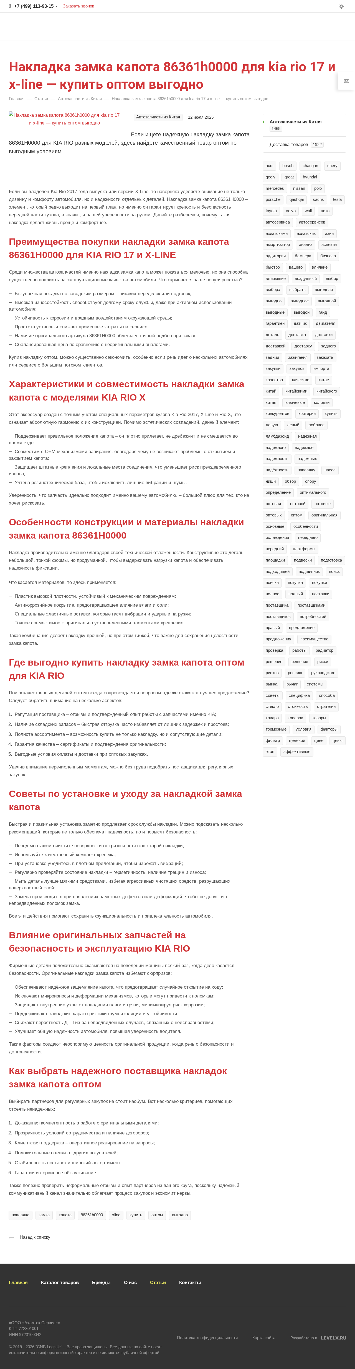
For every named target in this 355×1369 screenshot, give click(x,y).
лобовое (316, 425)
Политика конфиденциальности (207, 1338)
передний (275, 549)
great (289, 177)
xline (116, 1215)
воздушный (306, 278)
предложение (302, 627)
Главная (18, 1282)
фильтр (273, 740)
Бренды (101, 1282)
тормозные (276, 729)
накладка (20, 1215)
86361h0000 (92, 1215)
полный (295, 594)
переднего (308, 537)
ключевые (295, 402)
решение (274, 661)
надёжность (277, 470)
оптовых (274, 515)
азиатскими (277, 233)
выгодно (180, 1215)
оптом (157, 1215)
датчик (300, 323)
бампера (303, 256)
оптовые (323, 504)
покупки (319, 582)
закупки (273, 368)
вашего (296, 267)
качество (300, 380)
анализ (305, 244)
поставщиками (311, 605)
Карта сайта (263, 1338)
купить (136, 1215)
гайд (323, 312)
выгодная (324, 289)
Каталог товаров (60, 1282)
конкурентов (277, 413)
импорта (321, 368)
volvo (291, 211)
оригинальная (324, 515)
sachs (318, 199)
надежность (277, 458)
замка (44, 1215)
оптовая (273, 504)
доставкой (275, 346)
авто (325, 211)
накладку (306, 470)
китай (271, 391)
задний (272, 357)
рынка (271, 684)
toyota (271, 211)
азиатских (306, 233)
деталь (272, 334)
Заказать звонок (78, 6)
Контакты (190, 1282)
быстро (273, 267)
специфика (299, 695)
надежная (307, 436)
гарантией (275, 323)
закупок (297, 368)
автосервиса (278, 222)
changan (310, 165)
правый (273, 627)
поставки (320, 594)
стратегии (326, 706)
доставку (303, 346)
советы (273, 695)
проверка (274, 650)
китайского (326, 391)
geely (270, 177)
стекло (272, 706)
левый (293, 425)
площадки (275, 560)
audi (269, 165)
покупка (295, 582)
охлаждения (277, 537)
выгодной (327, 301)
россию (295, 673)
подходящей (278, 571)
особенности (305, 526)
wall (308, 211)
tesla (337, 199)
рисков (272, 673)
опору (310, 481)
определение (278, 492)
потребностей (313, 616)
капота (65, 1215)
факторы (329, 729)
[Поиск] (281, 26)
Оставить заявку (319, 26)
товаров (295, 718)
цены (338, 740)
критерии (307, 413)
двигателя (325, 323)
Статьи (158, 1282)
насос (330, 470)
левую (272, 425)
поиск (334, 571)
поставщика (277, 605)
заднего (328, 346)
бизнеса (328, 256)
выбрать (297, 289)
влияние (320, 267)
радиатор (324, 650)
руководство (323, 673)
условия (303, 729)
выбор (332, 278)
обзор (290, 481)
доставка (297, 334)
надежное (304, 447)
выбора (273, 289)
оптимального (313, 492)
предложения (278, 639)
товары (319, 718)
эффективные (296, 751)
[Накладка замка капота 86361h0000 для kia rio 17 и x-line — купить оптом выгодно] (64, 119)
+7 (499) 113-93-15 (34, 6)
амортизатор (278, 244)
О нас (130, 1282)
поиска (272, 582)
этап (270, 751)
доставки (324, 334)
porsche (273, 199)
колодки (321, 402)
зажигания (298, 357)
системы (315, 684)
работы (299, 650)
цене (318, 740)
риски (322, 661)
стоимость (298, 706)
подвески (303, 560)
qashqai (297, 199)
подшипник (309, 571)
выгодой (302, 312)
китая (271, 402)
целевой (297, 740)
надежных (307, 458)
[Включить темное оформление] (341, 6)
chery (332, 165)
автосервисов (312, 222)
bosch (287, 165)
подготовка (331, 560)
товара (272, 718)
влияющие (276, 278)
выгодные (275, 312)
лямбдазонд (277, 436)
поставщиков (278, 616)
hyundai (310, 177)
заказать (325, 357)
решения (299, 661)
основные (275, 526)
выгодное (300, 301)
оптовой (297, 504)
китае (323, 380)
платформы (304, 549)
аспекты (329, 244)
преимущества (314, 639)
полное (272, 594)
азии (329, 233)
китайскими (296, 391)
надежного (276, 447)
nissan (299, 188)
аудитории (276, 256)
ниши (271, 481)
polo (318, 188)
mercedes (275, 188)
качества (274, 380)
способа (327, 695)
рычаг (292, 684)
